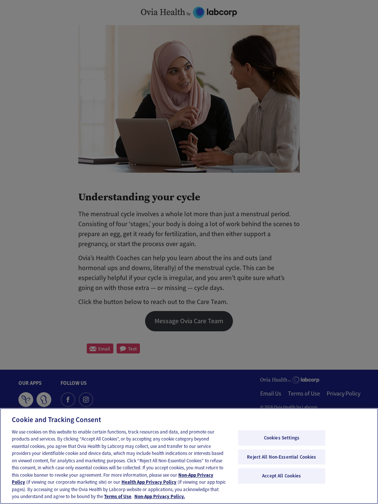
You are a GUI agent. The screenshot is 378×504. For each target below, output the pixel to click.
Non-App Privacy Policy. (159, 496)
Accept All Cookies (281, 476)
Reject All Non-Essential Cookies (281, 457)
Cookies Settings (281, 438)
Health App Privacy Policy (148, 482)
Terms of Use (117, 496)
